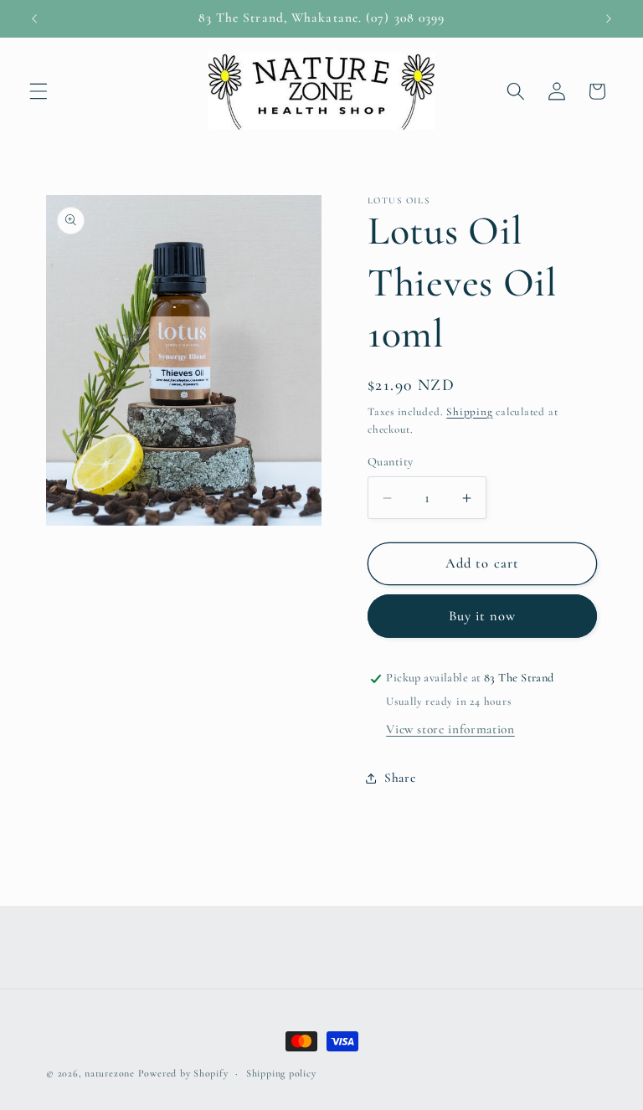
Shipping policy (281, 1073)
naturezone (110, 1073)
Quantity (391, 462)
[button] (38, 91)
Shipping (469, 412)
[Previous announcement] (34, 18)
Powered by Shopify (183, 1073)
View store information (450, 729)
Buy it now (483, 616)
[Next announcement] (608, 18)
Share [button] (399, 777)
